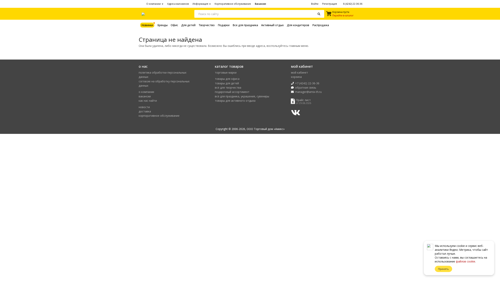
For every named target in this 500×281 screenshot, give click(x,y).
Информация (201, 3)
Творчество (207, 25)
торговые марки (226, 72)
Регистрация (329, 3)
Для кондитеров (298, 25)
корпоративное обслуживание (159, 115)
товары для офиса (227, 79)
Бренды (162, 25)
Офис (174, 25)
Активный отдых (272, 25)
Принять (443, 269)
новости (144, 107)
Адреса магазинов (178, 3)
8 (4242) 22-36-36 (352, 3)
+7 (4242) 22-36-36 (307, 83)
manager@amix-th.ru (308, 92)
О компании (153, 3)
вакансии (145, 96)
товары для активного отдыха (235, 100)
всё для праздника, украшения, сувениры (242, 96)
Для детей (188, 25)
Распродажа (320, 25)
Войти (314, 3)
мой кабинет (299, 72)
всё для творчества (228, 87)
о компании (146, 92)
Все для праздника (245, 25)
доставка (145, 111)
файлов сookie (465, 261)
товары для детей (227, 83)
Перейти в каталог (343, 15)
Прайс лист (303, 100)
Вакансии (260, 3)
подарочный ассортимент (232, 92)
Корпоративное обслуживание (233, 3)
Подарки (223, 25)
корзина (296, 77)
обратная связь (305, 87)
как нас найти (148, 100)
